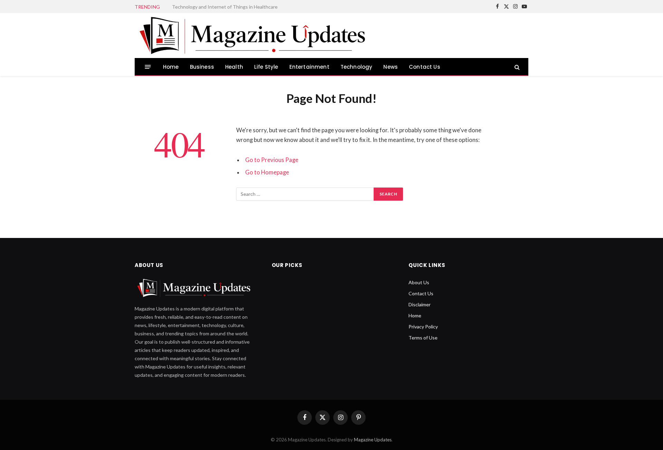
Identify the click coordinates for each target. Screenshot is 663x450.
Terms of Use (423, 338)
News (390, 66)
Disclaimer (420, 304)
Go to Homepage (267, 172)
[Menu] (148, 67)
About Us (419, 282)
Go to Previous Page (271, 159)
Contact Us (424, 66)
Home (171, 66)
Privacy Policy (423, 326)
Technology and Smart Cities (203, 7)
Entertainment (309, 66)
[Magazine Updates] (255, 35)
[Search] (516, 67)
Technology (356, 66)
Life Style (266, 66)
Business (202, 66)
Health (234, 66)
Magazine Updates (373, 439)
